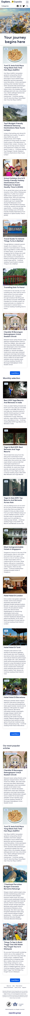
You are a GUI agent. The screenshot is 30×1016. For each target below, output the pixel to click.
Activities (7, 161)
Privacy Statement (8, 987)
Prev (2, 737)
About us (9, 985)
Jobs (13, 985)
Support (24, 987)
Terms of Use (17, 987)
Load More (15, 373)
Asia (6, 49)
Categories (5, 6)
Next (27, 737)
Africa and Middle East (10, 315)
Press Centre (19, 985)
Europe (6, 579)
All (5, 270)
